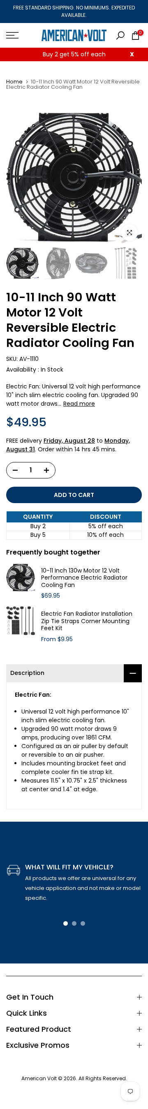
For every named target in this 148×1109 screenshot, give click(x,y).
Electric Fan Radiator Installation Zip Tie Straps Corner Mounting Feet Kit (86, 621)
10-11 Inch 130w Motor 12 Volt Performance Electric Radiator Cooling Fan (84, 578)
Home (14, 81)
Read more (79, 403)
